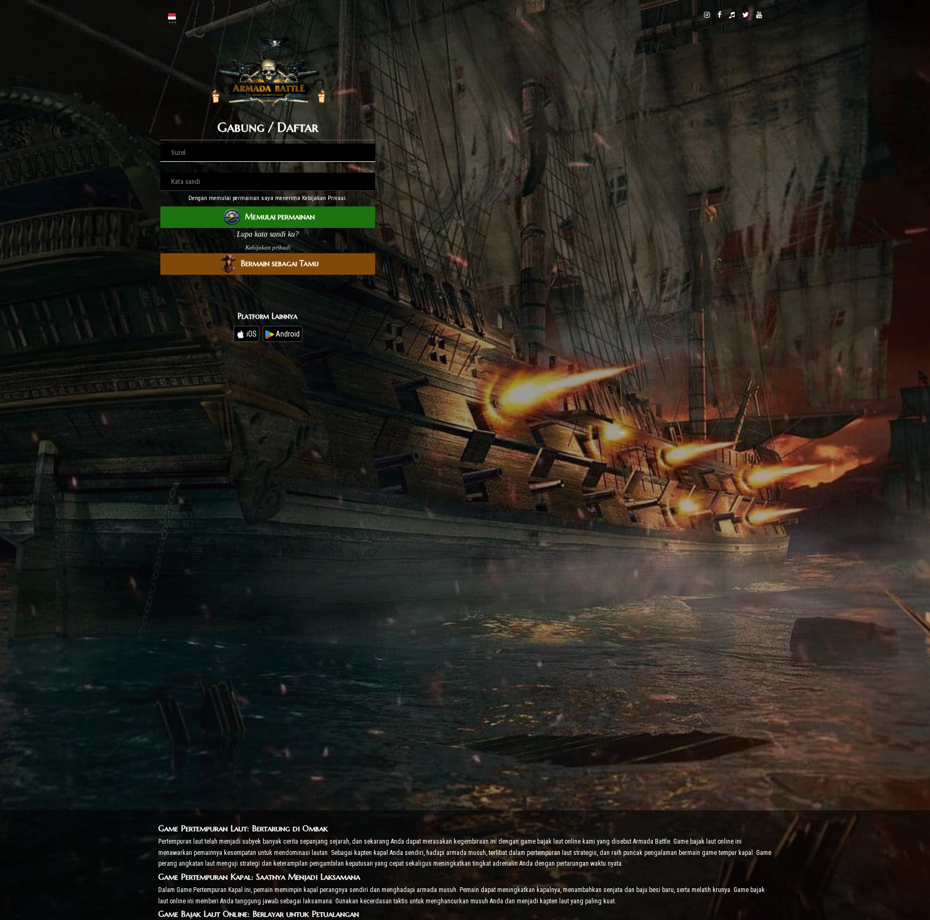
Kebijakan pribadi (268, 247)
